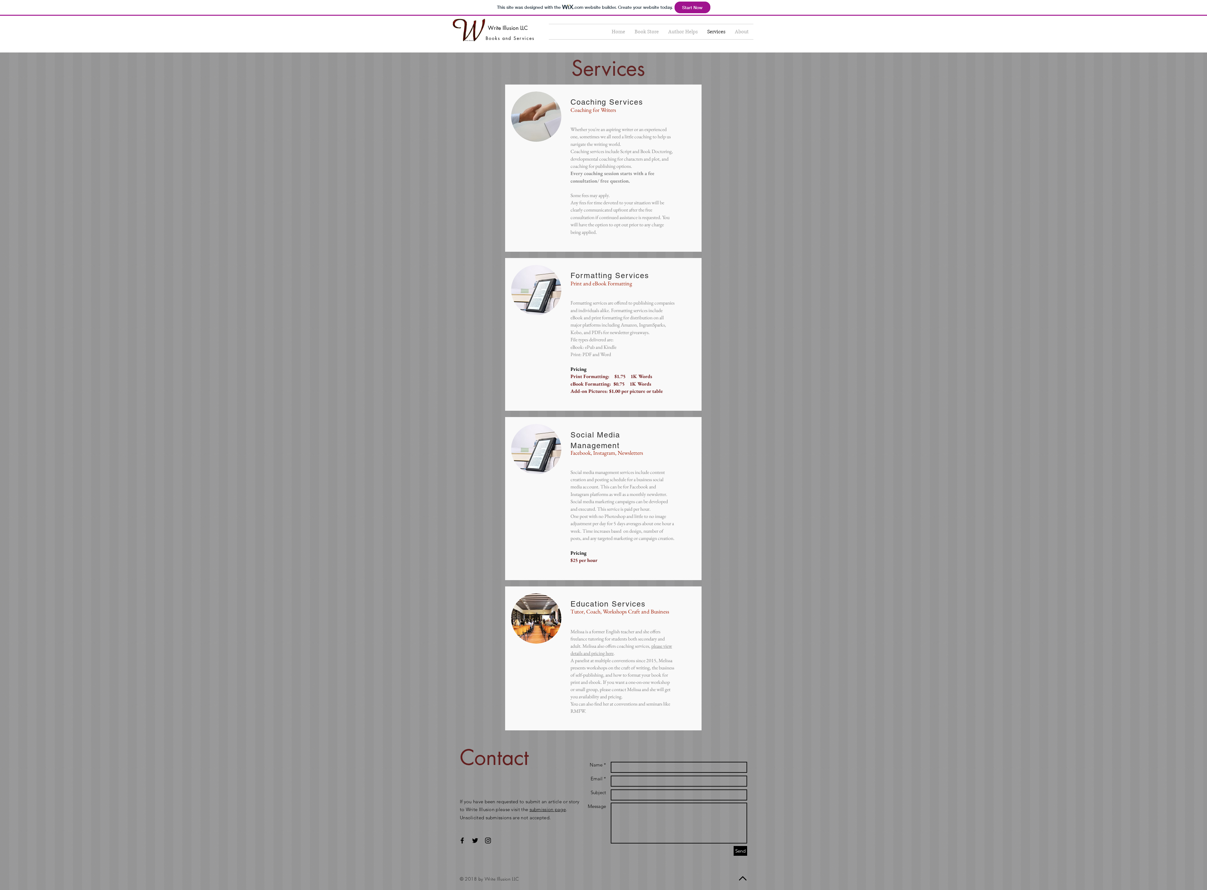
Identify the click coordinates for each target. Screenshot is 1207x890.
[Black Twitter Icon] (475, 840)
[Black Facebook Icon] (462, 840)
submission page (548, 809)
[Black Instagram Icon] (488, 840)
